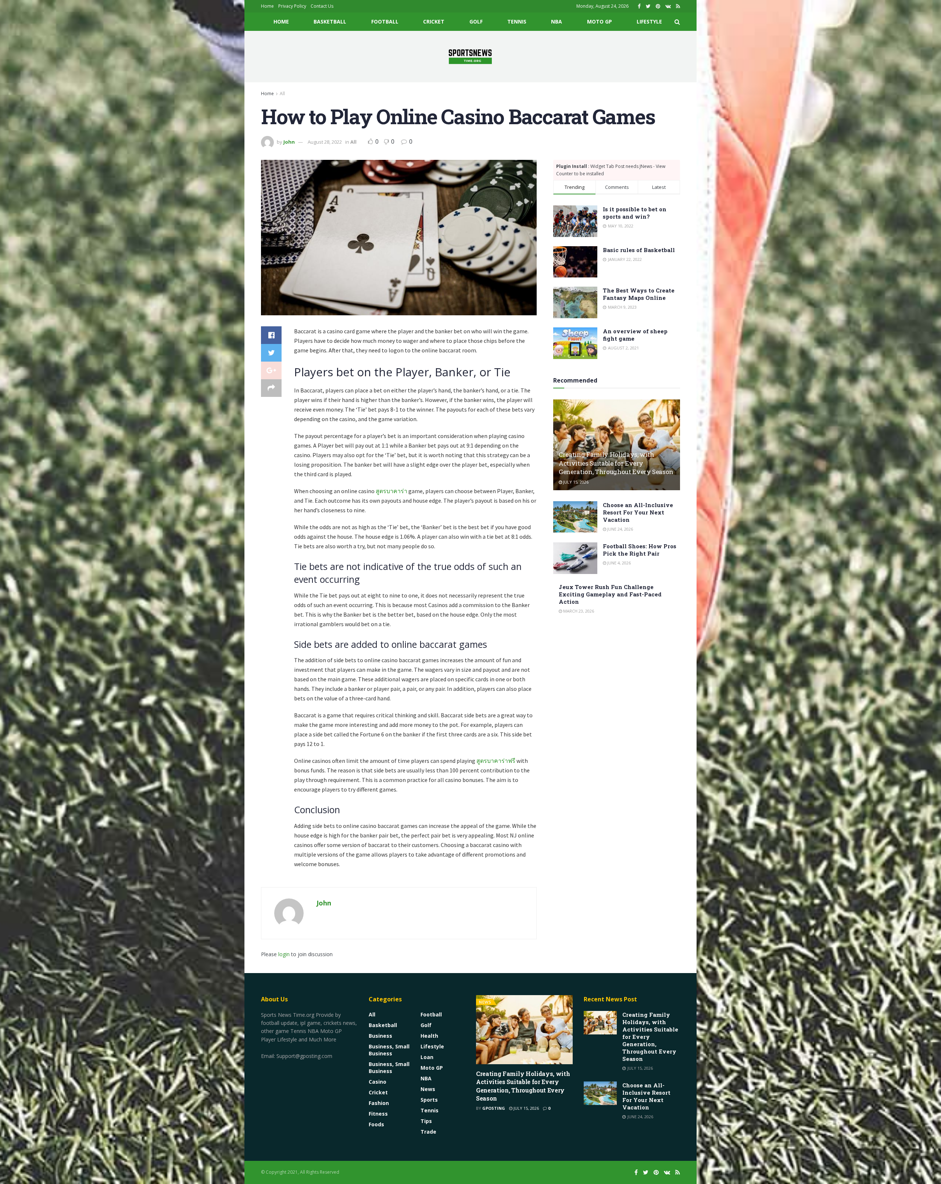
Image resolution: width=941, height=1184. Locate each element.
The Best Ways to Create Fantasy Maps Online (639, 294)
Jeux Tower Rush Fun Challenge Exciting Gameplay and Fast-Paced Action (610, 594)
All (282, 93)
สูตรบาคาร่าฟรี (495, 760)
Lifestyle (649, 21)
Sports (429, 1099)
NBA (556, 21)
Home (267, 6)
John (289, 142)
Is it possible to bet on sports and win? (634, 212)
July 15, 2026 (575, 482)
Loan (427, 1057)
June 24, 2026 (619, 529)
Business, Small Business (389, 1050)
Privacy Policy (292, 6)
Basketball (330, 21)
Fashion (379, 1102)
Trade (428, 1131)
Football (384, 21)
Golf (476, 21)
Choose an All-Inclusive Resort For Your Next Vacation (638, 512)
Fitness (378, 1113)
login (284, 954)
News (428, 1089)
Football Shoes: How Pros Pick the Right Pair (639, 549)
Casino (377, 1081)
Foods (376, 1124)
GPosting (493, 1108)
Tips (426, 1120)
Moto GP (599, 21)
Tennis (516, 21)
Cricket (433, 21)
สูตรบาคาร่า (391, 491)
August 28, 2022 (325, 142)
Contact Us (322, 6)
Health (429, 1035)
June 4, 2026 (618, 563)
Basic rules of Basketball (639, 250)
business (380, 1035)
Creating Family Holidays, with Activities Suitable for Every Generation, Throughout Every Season (616, 463)
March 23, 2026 (578, 611)
